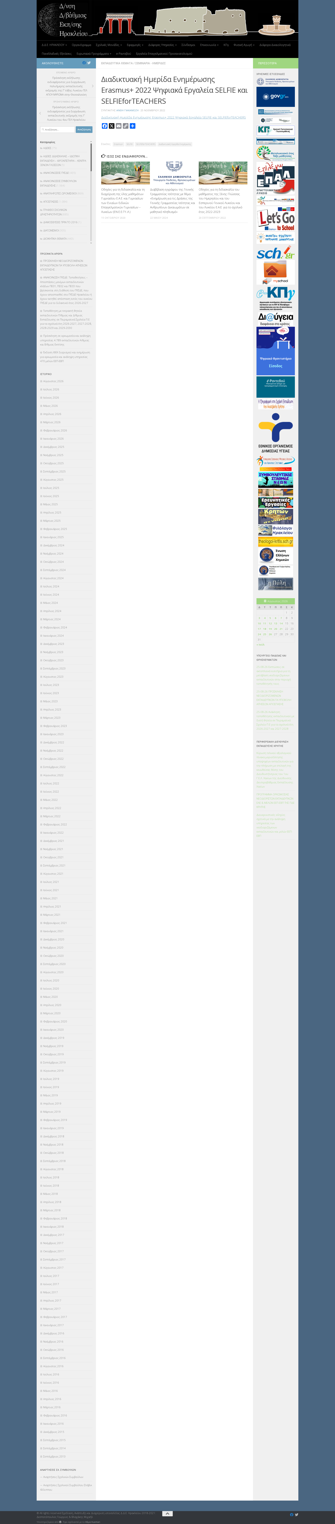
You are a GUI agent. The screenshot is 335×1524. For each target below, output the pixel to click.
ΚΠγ (226, 45)
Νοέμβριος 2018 (53, 1144)
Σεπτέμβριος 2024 (54, 570)
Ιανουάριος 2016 (53, 1423)
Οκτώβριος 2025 (53, 463)
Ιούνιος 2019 (51, 1087)
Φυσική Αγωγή (243, 45)
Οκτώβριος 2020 (53, 955)
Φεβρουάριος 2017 (55, 1317)
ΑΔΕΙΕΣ (47, 148)
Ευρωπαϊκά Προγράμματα (93, 54)
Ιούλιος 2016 (51, 1374)
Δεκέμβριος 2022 (53, 742)
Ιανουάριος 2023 (53, 734)
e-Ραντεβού (123, 54)
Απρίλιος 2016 (52, 1399)
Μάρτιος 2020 (52, 1013)
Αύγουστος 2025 (53, 479)
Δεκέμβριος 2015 (53, 1432)
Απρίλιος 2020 (52, 1005)
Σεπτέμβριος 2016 (54, 1358)
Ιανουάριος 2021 (53, 931)
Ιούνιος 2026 (51, 397)
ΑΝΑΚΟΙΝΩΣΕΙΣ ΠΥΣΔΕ (56, 172)
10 (259, 623)
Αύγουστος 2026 (53, 381)
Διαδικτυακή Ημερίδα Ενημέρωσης (175, 144)
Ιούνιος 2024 (51, 594)
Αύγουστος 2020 (53, 972)
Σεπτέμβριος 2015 (54, 1440)
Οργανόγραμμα (81, 45)
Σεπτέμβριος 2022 (54, 767)
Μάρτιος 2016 (52, 1407)
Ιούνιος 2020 (51, 988)
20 (275, 628)
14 (281, 623)
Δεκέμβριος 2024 (53, 545)
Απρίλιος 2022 (52, 808)
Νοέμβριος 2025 (53, 455)
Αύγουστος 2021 (53, 873)
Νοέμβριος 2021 (53, 849)
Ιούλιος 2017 (51, 1276)
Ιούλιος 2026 (51, 389)
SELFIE (129, 144)
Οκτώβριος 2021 (53, 857)
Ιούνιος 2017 (51, 1284)
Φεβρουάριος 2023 (55, 726)
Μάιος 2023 (50, 701)
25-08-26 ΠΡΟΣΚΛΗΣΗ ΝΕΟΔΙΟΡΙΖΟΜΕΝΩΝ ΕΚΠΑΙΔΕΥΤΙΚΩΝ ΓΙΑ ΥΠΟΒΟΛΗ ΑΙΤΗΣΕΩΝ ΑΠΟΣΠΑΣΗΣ (273, 698)
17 (259, 628)
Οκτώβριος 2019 (53, 1054)
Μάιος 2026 (50, 405)
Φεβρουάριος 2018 (55, 1218)
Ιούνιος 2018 (51, 1185)
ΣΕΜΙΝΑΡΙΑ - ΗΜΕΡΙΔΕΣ (150, 63)
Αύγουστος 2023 (53, 676)
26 (270, 634)
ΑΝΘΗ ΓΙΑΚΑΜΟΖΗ (127, 110)
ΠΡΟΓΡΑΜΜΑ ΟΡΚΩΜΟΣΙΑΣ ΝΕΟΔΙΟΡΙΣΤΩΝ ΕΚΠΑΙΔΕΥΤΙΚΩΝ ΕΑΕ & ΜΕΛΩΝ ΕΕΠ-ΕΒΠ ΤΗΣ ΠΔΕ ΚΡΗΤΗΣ (275, 801)
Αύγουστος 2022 (53, 775)
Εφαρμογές (134, 45)
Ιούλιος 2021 (51, 882)
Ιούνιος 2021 (51, 890)
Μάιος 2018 (50, 1193)
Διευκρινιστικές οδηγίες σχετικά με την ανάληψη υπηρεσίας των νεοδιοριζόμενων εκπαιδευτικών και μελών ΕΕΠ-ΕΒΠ (274, 825)
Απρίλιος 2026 (52, 414)
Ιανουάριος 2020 (53, 1029)
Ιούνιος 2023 (51, 693)
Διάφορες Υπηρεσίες (161, 45)
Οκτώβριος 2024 (53, 561)
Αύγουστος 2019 (53, 1070)
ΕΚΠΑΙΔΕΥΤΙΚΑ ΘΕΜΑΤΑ (117, 63)
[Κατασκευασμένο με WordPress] (60, 1522)
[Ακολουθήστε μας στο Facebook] (84, 63)
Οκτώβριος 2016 (53, 1349)
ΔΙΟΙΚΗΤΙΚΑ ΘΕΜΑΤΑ (55, 238)
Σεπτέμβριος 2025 (54, 471)
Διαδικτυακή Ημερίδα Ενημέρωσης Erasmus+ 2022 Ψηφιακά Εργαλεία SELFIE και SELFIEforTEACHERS (173, 117)
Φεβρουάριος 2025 (55, 529)
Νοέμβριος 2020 (53, 947)
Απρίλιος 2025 (52, 512)
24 (259, 634)
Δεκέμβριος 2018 (53, 1136)
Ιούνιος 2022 (51, 791)
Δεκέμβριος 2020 (53, 939)
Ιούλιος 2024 (51, 586)
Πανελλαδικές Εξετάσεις (57, 54)
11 (264, 623)
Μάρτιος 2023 (52, 717)
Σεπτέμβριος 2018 (54, 1161)
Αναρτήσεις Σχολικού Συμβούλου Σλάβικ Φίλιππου (66, 1487)
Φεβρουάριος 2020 (55, 1021)
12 (270, 623)
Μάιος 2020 (50, 996)
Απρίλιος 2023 (52, 709)
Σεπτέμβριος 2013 (54, 1456)
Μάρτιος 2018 (52, 1210)
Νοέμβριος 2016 (53, 1341)
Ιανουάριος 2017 (53, 1325)
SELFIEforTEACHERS (145, 144)
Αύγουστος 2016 (53, 1366)
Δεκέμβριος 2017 (53, 1235)
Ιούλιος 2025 (51, 488)
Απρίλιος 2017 (52, 1300)
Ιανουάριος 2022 (53, 832)
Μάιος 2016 (50, 1390)
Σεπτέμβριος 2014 (54, 1448)
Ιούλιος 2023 (51, 685)
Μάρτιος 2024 (52, 619)
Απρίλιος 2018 (52, 1202)
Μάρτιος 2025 (52, 520)
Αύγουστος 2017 (53, 1267)
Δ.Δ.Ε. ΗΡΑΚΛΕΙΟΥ (53, 45)
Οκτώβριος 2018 (53, 1152)
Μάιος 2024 (50, 602)
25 (264, 634)
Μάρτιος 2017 (52, 1308)
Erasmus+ (118, 144)
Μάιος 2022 (50, 799)
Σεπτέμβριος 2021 (54, 865)
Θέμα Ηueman (92, 1521)
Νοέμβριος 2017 (53, 1243)
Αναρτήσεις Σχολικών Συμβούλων (63, 1477)
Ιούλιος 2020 (51, 980)
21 (281, 628)
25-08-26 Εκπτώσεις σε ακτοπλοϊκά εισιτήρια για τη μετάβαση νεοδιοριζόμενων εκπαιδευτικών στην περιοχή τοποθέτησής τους (273, 675)
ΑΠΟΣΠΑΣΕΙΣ (50, 201)
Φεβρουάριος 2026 (55, 430)
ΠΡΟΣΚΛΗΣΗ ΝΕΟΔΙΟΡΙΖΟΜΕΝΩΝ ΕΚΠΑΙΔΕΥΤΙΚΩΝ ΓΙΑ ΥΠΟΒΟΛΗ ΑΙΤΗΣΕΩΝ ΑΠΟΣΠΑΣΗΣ (63, 265)
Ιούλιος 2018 (51, 1177)
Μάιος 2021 (50, 898)
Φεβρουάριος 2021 (55, 923)
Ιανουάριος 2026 (53, 438)
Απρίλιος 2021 (52, 906)
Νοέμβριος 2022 (53, 750)
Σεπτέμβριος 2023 (54, 668)
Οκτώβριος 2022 (53, 758)
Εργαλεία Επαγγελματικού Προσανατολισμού (164, 54)
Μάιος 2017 (50, 1292)
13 (275, 623)
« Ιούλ (260, 644)
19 (270, 628)
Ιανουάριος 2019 (53, 1128)
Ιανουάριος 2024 (53, 635)
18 (264, 628)
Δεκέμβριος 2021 (53, 841)
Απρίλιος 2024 (52, 611)
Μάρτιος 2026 (52, 422)
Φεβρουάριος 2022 (55, 824)
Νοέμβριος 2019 (53, 1046)
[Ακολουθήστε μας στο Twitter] (89, 63)
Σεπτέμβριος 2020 (54, 964)
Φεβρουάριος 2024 (55, 627)
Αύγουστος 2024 (53, 578)
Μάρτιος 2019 (52, 1111)
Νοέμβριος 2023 (53, 652)
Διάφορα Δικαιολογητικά (275, 45)
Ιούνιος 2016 (51, 1382)
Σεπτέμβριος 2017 (54, 1259)
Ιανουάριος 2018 (53, 1226)
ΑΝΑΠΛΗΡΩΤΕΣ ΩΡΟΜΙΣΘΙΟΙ (60, 193)
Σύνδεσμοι (188, 45)
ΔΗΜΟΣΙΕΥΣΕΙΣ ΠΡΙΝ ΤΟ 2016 (60, 222)
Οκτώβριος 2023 (53, 660)
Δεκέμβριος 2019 (53, 1038)
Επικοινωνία (208, 45)
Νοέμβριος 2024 (53, 553)
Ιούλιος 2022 (51, 783)
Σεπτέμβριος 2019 (54, 1062)
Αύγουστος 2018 (53, 1169)
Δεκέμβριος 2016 (53, 1333)
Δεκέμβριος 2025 (53, 447)
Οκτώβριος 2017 (53, 1251)
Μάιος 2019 (50, 1095)
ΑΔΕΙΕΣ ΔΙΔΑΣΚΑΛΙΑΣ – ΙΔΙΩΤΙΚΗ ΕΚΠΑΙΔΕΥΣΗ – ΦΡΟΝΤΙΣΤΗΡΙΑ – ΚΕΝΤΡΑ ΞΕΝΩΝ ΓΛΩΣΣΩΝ (63, 160)
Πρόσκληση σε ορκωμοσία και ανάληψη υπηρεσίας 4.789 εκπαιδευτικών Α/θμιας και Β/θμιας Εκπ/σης (65, 340)
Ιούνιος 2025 (51, 496)
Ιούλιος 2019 (51, 1079)
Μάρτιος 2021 (52, 914)
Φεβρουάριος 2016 (55, 1415)
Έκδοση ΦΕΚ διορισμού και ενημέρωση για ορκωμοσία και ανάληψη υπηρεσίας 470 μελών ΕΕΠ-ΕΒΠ (65, 357)
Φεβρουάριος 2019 (55, 1120)
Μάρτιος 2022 (52, 816)
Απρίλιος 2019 (52, 1103)
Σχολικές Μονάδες (107, 45)
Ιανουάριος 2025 (53, 537)
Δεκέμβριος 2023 (53, 644)
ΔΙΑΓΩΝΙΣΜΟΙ (51, 230)
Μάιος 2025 (50, 504)
